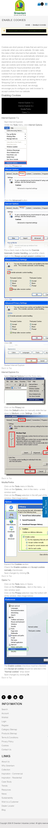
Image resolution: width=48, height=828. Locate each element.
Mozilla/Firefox (26, 109)
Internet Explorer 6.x (25, 106)
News (4, 793)
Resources (6, 789)
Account (5, 713)
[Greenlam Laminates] (20, 8)
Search (5, 709)
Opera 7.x (25, 112)
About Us (5, 761)
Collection (6, 769)
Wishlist (5, 717)
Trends (4, 785)
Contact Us (6, 749)
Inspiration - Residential (12, 777)
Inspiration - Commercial (12, 773)
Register (5, 725)
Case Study (7, 781)
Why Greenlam (8, 765)
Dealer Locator (8, 806)
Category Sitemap (9, 729)
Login (4, 721)
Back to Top (7, 368)
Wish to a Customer (10, 802)
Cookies (5, 745)
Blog (3, 810)
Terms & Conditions (10, 737)
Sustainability (7, 798)
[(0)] (39, 4)
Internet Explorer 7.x (25, 103)
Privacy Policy (7, 741)
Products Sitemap (9, 733)
